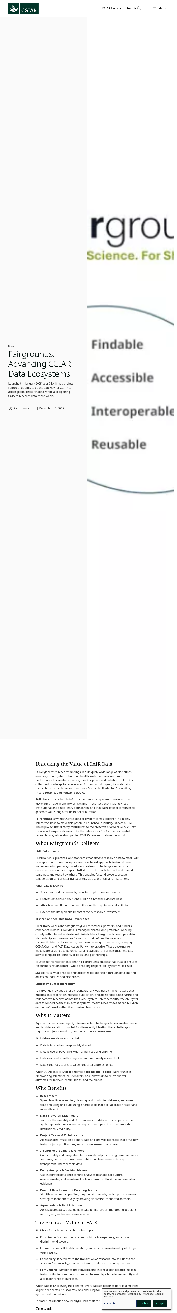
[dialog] (136, 1299)
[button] (111, 8)
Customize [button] (110, 1303)
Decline (144, 1303)
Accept (160, 1303)
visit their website (101, 1301)
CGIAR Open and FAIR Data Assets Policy (61, 946)
